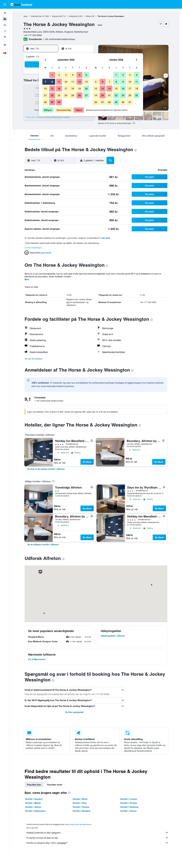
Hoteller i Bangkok (82, 810)
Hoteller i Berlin (80, 798)
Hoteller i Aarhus (128, 810)
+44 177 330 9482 (32, 35)
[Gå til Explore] (5, 37)
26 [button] (79, 95)
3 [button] (66, 74)
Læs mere (105, 237)
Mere (27, 279)
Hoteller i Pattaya (81, 806)
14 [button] (45, 88)
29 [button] (52, 102)
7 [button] (45, 81)
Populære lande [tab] (54, 784)
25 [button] (72, 95)
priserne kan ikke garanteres (80, 824)
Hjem (25, 16)
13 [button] (86, 81)
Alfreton (89, 16)
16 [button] (59, 88)
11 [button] (72, 81)
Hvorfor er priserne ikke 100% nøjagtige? (46, 842)
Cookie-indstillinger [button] (33, 247)
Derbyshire (73, 16)
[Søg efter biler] (5, 25)
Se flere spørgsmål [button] (74, 712)
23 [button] (59, 95)
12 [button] (79, 81)
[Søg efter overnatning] (5, 19)
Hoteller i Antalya (128, 802)
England (55, 16)
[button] (5, 4)
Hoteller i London (128, 798)
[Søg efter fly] (5, 13)
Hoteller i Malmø (33, 802)
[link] (46, 469)
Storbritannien (36, 16)
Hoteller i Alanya (33, 806)
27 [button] (86, 95)
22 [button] (52, 95)
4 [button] (72, 74)
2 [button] (59, 74)
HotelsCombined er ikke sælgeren (43, 832)
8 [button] (52, 81)
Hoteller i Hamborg (129, 806)
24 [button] (66, 95)
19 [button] (79, 88)
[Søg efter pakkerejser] (5, 31)
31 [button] (130, 102)
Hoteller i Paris (80, 802)
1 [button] (52, 74)
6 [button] (86, 74)
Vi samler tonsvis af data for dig (42, 837)
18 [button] (72, 88)
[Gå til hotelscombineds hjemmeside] (21, 4)
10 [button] (66, 81)
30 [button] (59, 102)
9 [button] (59, 81)
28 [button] (45, 102)
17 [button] (66, 88)
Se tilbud (87, 461)
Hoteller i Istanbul (33, 798)
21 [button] (45, 95)
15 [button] (52, 88)
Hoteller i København (35, 810)
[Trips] (5, 45)
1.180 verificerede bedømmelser (59, 39)
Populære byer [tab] (34, 784)
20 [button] (86, 88)
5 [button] (79, 74)
